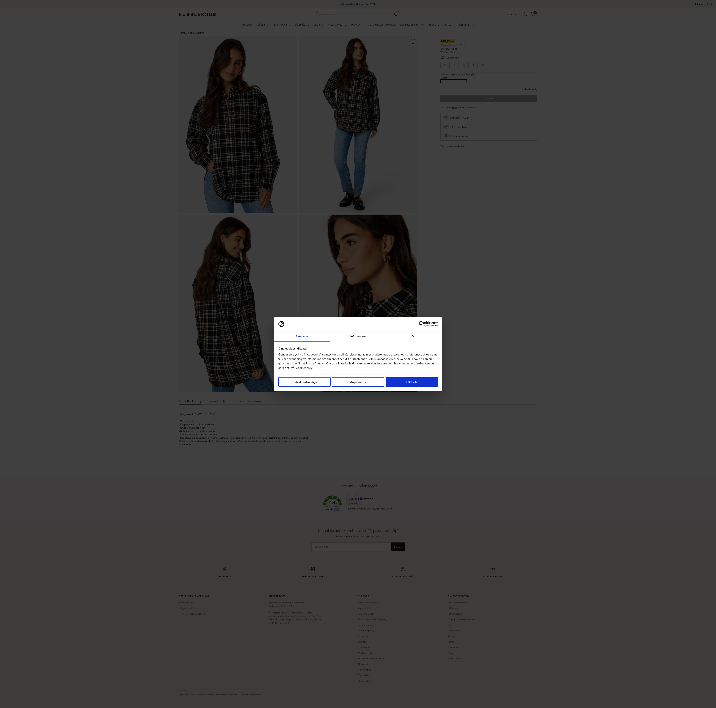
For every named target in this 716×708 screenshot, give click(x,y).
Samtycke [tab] (302, 336)
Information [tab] (358, 336)
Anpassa (356, 382)
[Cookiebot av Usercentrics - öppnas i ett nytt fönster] (421, 324)
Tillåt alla (411, 382)
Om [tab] (414, 336)
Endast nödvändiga (304, 382)
